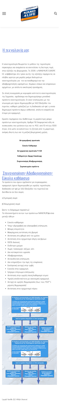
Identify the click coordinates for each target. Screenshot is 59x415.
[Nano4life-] (29, 13)
